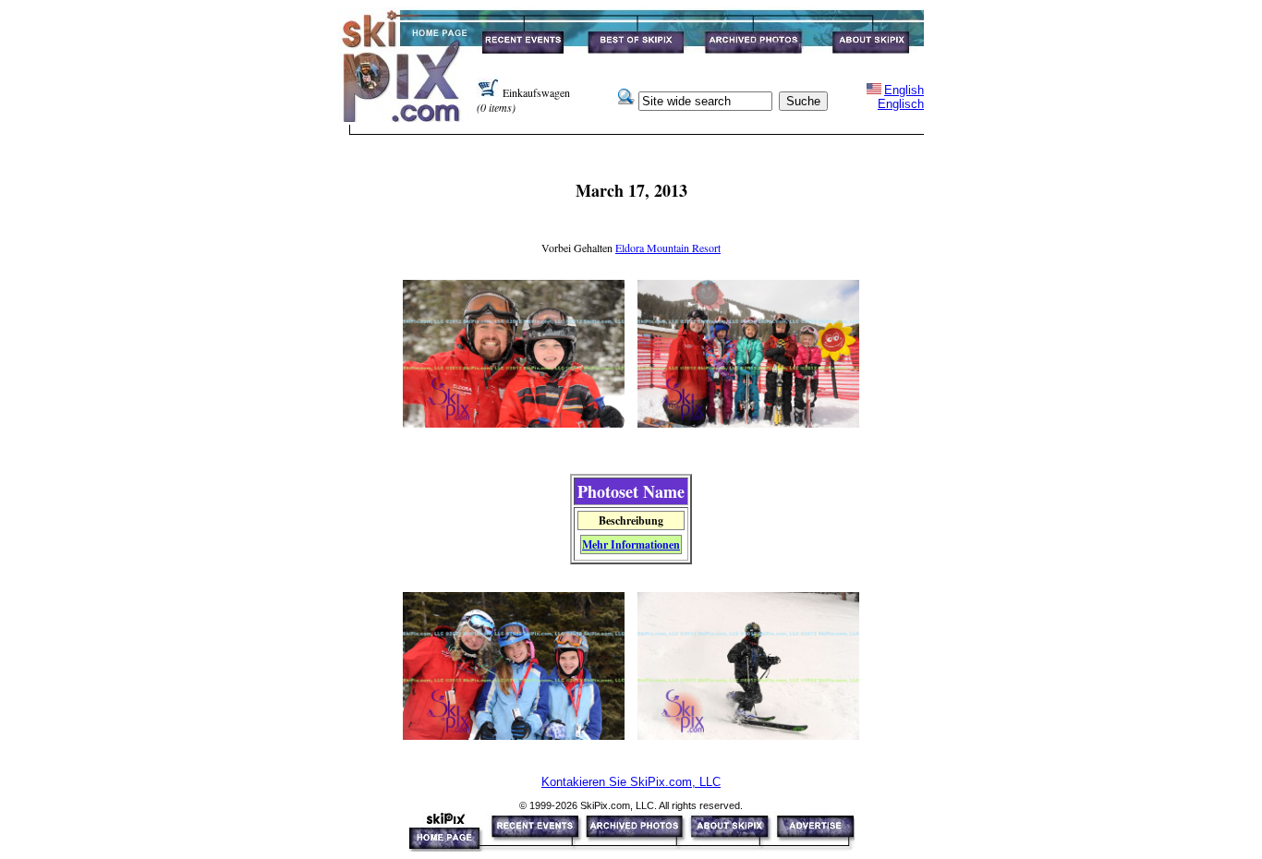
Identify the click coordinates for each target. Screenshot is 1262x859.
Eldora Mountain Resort (668, 247)
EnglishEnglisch (901, 97)
